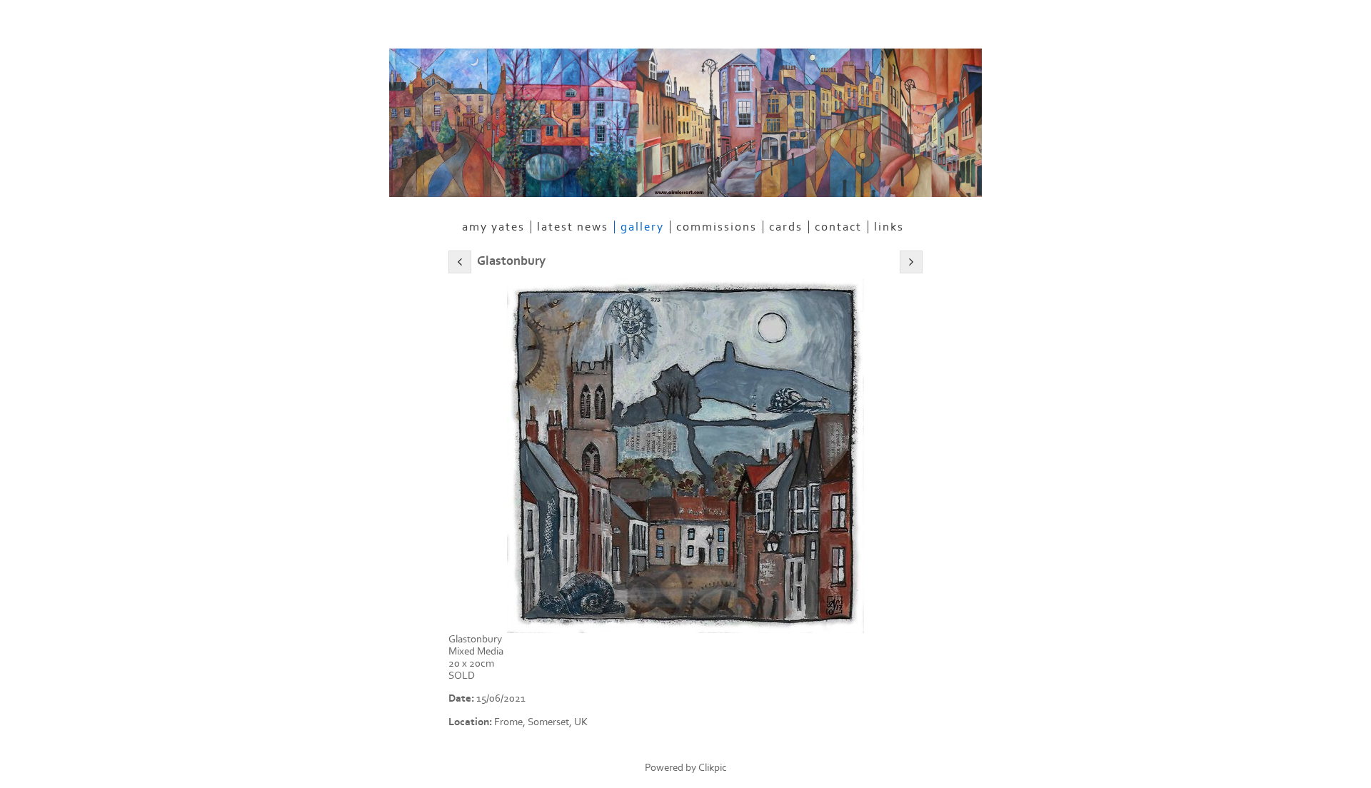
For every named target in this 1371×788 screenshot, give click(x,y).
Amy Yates (493, 227)
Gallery (642, 227)
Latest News (572, 227)
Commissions (716, 227)
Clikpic (712, 768)
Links (889, 227)
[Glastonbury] (685, 456)
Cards (786, 227)
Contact (838, 227)
